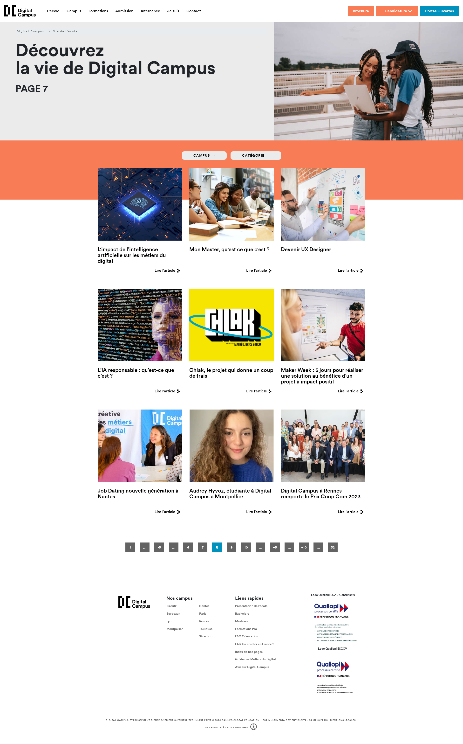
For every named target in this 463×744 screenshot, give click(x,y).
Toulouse (205, 629)
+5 (275, 547)
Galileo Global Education (240, 720)
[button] (254, 727)
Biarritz (171, 606)
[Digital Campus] (20, 11)
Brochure (361, 11)
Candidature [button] (396, 11)
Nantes (204, 606)
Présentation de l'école (251, 606)
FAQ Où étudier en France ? (254, 644)
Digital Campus (30, 31)
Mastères (241, 621)
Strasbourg (207, 636)
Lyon (169, 621)
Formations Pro (246, 629)
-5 (159, 547)
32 (333, 547)
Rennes (204, 621)
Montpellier (174, 629)
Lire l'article (165, 270)
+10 (304, 547)
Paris (202, 614)
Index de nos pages (249, 652)
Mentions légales (343, 720)
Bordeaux (173, 614)
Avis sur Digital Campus (252, 667)
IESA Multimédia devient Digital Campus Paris (295, 720)
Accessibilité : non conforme (226, 727)
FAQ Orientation (246, 636)
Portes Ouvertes (439, 11)
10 (246, 547)
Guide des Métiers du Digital (255, 659)
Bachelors (242, 614)
